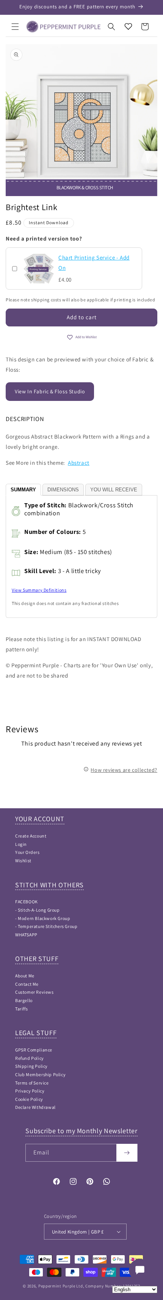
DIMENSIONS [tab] (63, 489)
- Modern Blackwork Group (42, 918)
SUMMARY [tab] (23, 489)
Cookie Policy (29, 1099)
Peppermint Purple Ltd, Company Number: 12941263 (89, 1286)
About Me (24, 976)
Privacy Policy (29, 1091)
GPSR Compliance (33, 1050)
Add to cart (82, 317)
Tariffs (21, 1009)
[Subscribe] (126, 1153)
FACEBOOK (26, 901)
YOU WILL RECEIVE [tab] (113, 489)
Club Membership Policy (40, 1074)
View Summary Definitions (39, 590)
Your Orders (27, 852)
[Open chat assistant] (140, 1270)
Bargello (24, 1000)
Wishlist (23, 860)
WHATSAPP (26, 934)
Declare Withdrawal (35, 1107)
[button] (15, 26)
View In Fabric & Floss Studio (50, 391)
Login (21, 844)
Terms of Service (32, 1083)
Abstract (78, 462)
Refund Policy (29, 1058)
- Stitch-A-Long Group (37, 910)
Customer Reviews (34, 992)
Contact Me (27, 984)
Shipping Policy (31, 1066)
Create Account (30, 836)
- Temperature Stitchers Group (46, 926)
